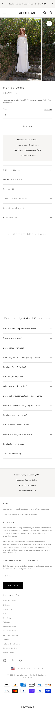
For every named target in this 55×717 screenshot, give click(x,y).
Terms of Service (10, 648)
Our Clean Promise (10, 631)
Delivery (6, 622)
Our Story (7, 618)
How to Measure (9, 626)
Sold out (27, 126)
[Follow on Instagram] (4, 660)
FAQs (5, 613)
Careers (6, 639)
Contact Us (7, 609)
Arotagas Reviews (10, 635)
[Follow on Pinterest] (12, 660)
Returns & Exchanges (11, 644)
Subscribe (12, 585)
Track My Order (9, 600)
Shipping (7, 605)
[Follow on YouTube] (20, 660)
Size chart (48, 109)
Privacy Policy (9, 652)
